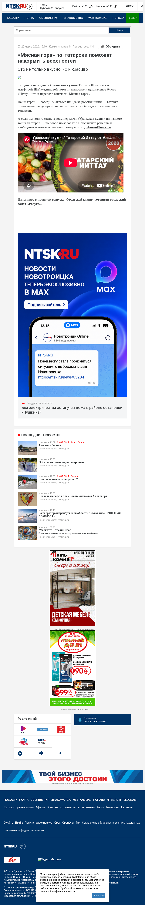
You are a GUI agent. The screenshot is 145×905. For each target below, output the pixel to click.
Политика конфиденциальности (24, 830)
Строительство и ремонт (77, 807)
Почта (29, 18)
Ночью (104, 6)
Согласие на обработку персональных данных (111, 822)
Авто (100, 807)
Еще (134, 18)
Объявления (48, 18)
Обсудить (113, 46)
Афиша (40, 807)
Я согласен (99, 895)
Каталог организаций (19, 807)
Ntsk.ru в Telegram (122, 800)
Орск (57, 822)
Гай (78, 822)
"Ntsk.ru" (10, 871)
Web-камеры (97, 18)
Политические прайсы (38, 822)
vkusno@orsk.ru (98, 127)
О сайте (8, 822)
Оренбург (68, 822)
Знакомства (73, 18)
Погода (118, 18)
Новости (12, 18)
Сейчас (80, 6)
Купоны (53, 807)
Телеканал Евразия (119, 807)
